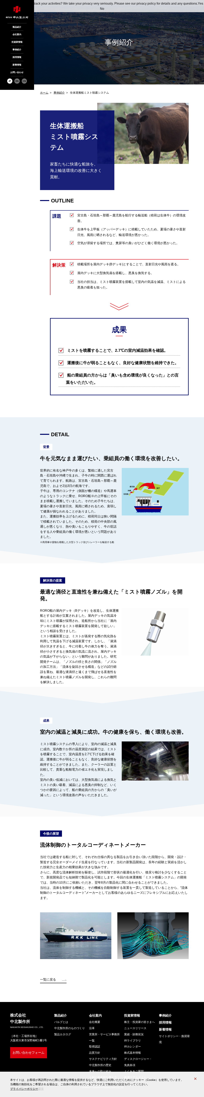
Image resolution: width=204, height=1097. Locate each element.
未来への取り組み (100, 1071)
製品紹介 (17, 27)
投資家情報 (17, 42)
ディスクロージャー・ (138, 1062)
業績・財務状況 (134, 1034)
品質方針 (94, 1052)
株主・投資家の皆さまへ (139, 1022)
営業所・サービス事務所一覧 (104, 1037)
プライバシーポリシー (24, 1088)
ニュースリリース (135, 1028)
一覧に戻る (48, 979)
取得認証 (94, 1046)
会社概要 (94, 1022)
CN (24, 81)
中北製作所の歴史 (100, 1065)
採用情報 (17, 57)
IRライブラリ (132, 1040)
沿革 (92, 1028)
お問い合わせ (17, 72)
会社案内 (17, 34)
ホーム (44, 92)
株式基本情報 (132, 1052)
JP (9, 81)
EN (17, 81)
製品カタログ (62, 1034)
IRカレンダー (132, 1046)
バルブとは (61, 1022)
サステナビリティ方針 (103, 1058)
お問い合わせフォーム (28, 1052)
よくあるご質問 (134, 1071)
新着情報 (17, 64)
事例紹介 (17, 49)
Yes (200, 3)
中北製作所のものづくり (69, 1028)
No (102, 8)
